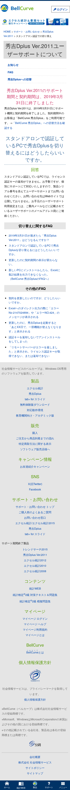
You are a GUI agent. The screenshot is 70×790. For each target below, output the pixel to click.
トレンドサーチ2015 (35, 549)
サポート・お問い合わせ (27, 31)
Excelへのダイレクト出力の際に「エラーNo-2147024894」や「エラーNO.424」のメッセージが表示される (34, 312)
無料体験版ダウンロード (35, 404)
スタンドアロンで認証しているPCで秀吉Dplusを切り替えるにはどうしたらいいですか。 (34, 250)
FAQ (10, 72)
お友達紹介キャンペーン (35, 466)
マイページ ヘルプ (35, 624)
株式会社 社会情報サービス (35, 762)
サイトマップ (35, 773)
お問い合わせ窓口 (35, 518)
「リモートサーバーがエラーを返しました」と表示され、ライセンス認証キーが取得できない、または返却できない (34, 351)
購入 (35, 433)
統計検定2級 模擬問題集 (35, 601)
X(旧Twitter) (35, 484)
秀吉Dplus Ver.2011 (35, 555)
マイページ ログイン (35, 619)
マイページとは (35, 635)
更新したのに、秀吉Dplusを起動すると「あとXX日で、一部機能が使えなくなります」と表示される (35, 327)
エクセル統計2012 (35, 560)
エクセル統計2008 (35, 571)
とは (35, 652)
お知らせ (13, 65)
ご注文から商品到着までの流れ (35, 438)
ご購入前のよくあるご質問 (35, 512)
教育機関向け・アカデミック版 (35, 415)
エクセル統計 (35, 388)
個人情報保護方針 (35, 699)
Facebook (35, 489)
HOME (7, 31)
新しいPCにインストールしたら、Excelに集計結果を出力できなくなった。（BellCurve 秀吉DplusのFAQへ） (34, 274)
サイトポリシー (35, 768)
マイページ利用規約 (35, 629)
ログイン (62, 9)
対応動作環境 (35, 410)
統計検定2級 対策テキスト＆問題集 (35, 595)
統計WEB (35, 588)
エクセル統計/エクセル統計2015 (35, 523)
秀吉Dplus (35, 394)
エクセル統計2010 (35, 566)
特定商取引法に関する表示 (35, 444)
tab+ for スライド (35, 399)
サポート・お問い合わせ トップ (35, 507)
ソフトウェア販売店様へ (35, 449)
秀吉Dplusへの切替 (20, 79)
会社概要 (35, 757)
